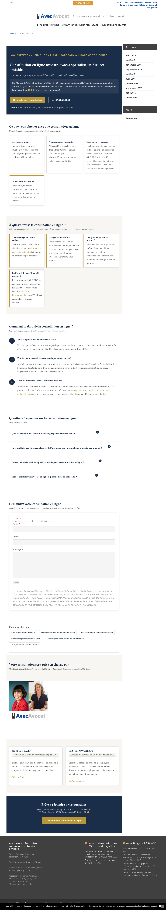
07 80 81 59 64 (83, 3)
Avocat (55, 16)
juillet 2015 (131, 97)
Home (11, 33)
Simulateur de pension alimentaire (80, 25)
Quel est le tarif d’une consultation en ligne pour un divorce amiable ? (55, 433)
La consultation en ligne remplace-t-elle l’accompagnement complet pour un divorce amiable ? (61, 447)
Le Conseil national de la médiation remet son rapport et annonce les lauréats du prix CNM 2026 (100, 854)
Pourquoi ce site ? (148, 2)
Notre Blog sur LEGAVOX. (140, 843)
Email (16, 536)
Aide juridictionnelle (147, 5)
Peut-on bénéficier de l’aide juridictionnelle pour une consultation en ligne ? (56, 462)
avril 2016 (131, 78)
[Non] (162, 906)
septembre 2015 (134, 88)
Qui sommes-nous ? (132, 2)
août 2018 (131, 55)
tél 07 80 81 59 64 (61, 100)
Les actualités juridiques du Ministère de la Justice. (101, 845)
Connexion (131, 118)
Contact (119, 2)
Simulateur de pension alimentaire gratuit (25, 638)
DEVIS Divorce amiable (48, 25)
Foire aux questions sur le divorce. (137, 848)
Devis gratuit (151, 8)
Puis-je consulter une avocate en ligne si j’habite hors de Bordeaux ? (54, 476)
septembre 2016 (134, 69)
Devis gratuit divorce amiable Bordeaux (25, 645)
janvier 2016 (132, 83)
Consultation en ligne (129, 5)
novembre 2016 (133, 64)
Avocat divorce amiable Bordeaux (23, 632)
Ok (160, 906)
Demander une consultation (27, 100)
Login (11, 2)
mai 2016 (130, 74)
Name (16, 524)
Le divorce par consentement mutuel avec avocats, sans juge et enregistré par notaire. (140, 857)
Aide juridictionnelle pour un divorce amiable (97, 632)
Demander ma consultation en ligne (64, 820)
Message (18, 549)
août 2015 (131, 92)
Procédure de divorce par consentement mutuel (58, 632)
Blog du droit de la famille (116, 25)
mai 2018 (130, 60)
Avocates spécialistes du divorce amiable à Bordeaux (65, 638)
